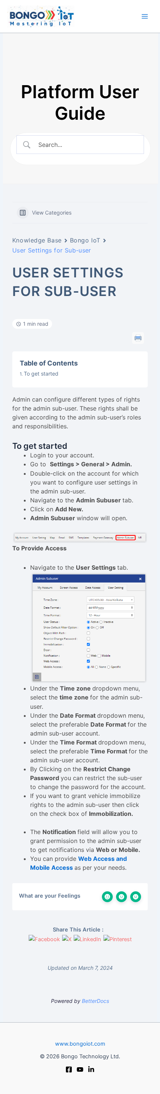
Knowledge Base (37, 240)
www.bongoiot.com (80, 1043)
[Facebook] (68, 1069)
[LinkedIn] (91, 1069)
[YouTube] (80, 1069)
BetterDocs (95, 1001)
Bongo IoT (85, 240)
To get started (41, 373)
